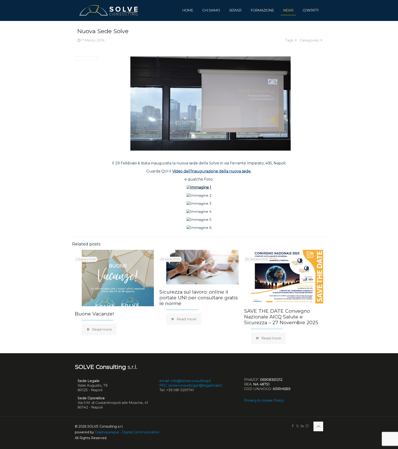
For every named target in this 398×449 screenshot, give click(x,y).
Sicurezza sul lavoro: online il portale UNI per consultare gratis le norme (198, 297)
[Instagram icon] (307, 426)
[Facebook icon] (292, 426)
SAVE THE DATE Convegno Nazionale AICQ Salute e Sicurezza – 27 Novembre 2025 (281, 316)
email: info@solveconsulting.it (185, 381)
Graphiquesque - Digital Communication (127, 432)
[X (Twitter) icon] (297, 426)
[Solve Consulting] (109, 10)
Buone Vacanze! (94, 314)
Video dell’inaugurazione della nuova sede (211, 171)
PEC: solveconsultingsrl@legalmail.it (190, 385)
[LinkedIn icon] (302, 426)
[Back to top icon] (318, 426)
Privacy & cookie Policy (264, 400)
